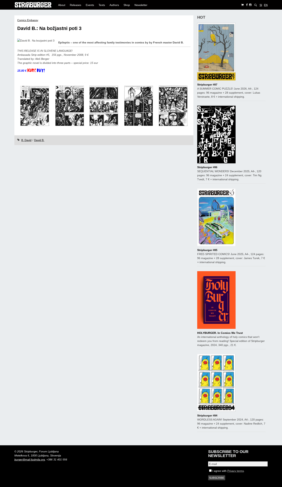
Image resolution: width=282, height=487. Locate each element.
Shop (127, 5)
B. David (26, 140)
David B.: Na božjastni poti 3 (49, 28)
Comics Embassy (27, 20)
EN (266, 5)
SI (261, 5)
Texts (102, 5)
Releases (75, 5)
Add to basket (37, 70)
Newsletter (140, 5)
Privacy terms (235, 470)
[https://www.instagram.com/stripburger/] (250, 5)
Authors (114, 5)
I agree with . (228, 470)
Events (90, 5)
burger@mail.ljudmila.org (29, 459)
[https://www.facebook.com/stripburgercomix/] (247, 5)
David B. (39, 140)
